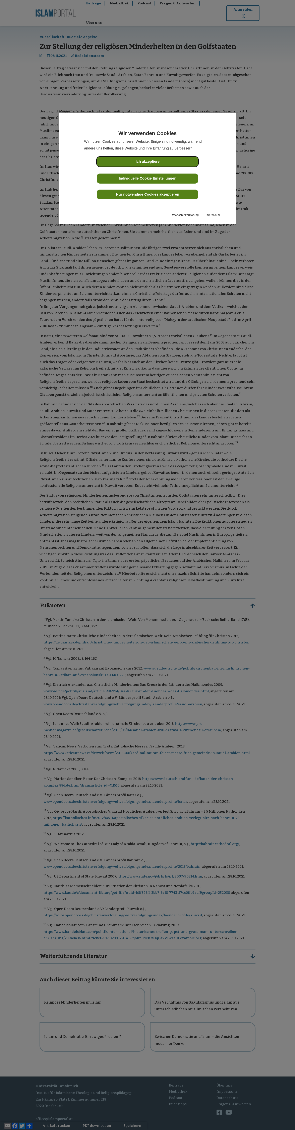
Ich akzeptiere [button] (148, 162)
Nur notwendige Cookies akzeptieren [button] (147, 194)
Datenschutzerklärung (185, 214)
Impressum (213, 214)
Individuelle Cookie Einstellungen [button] (147, 178)
